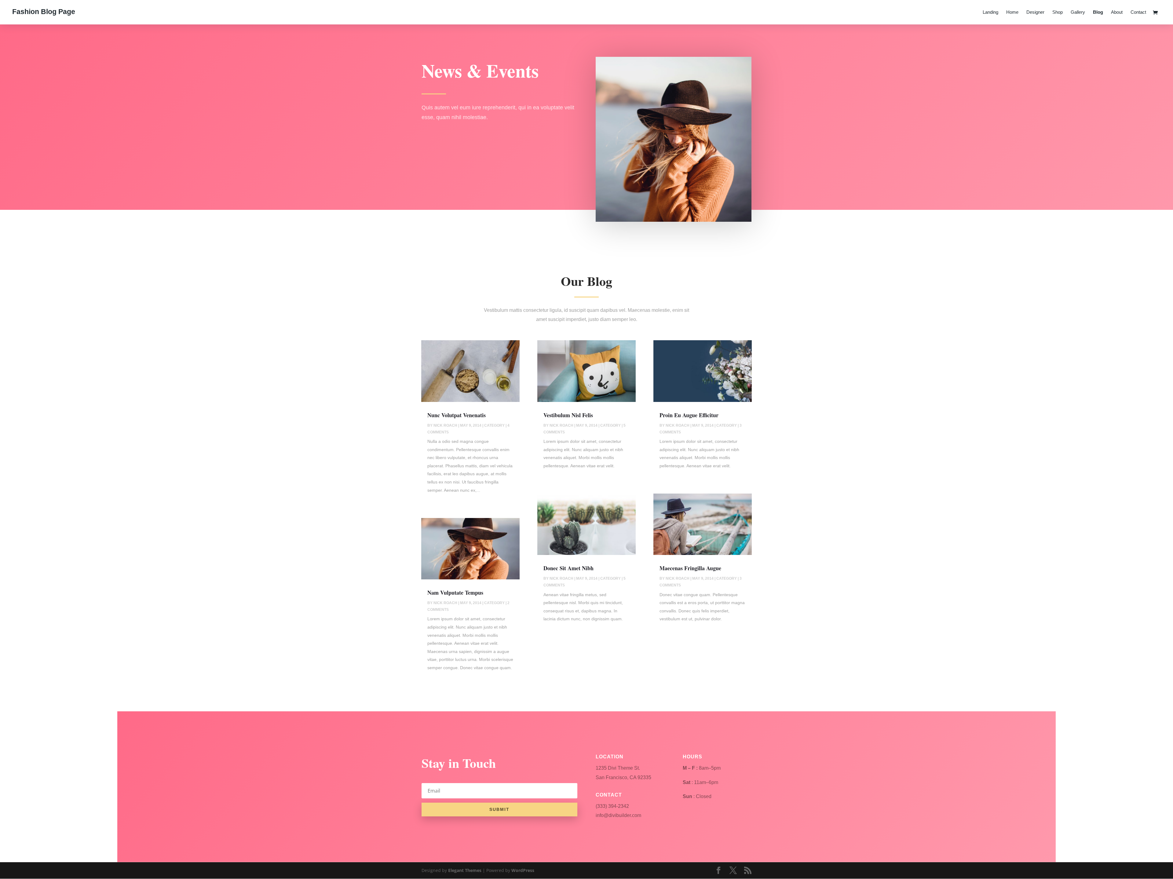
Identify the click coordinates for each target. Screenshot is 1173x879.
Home (1012, 12)
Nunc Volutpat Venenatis (456, 415)
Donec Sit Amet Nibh (568, 568)
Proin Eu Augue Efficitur (689, 415)
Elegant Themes (464, 870)
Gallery (1078, 12)
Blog (1098, 12)
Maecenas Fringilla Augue (690, 568)
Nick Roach (445, 425)
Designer (1035, 12)
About (1117, 12)
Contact (1138, 12)
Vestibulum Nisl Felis (568, 415)
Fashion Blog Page (43, 12)
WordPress (522, 870)
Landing (990, 12)
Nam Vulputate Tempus (455, 592)
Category (494, 425)
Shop (1057, 12)
